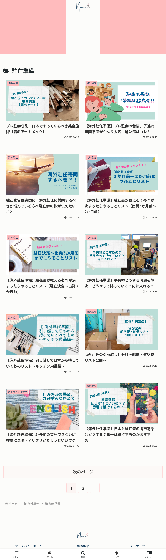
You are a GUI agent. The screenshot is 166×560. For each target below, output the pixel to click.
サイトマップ (136, 546)
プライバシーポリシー (30, 546)
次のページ (83, 472)
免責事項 (83, 546)
